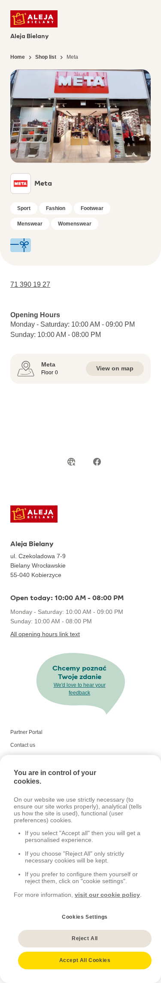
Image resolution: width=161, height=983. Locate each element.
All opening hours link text (45, 634)
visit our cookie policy (107, 894)
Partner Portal (26, 732)
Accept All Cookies (85, 960)
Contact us (22, 745)
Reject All (85, 938)
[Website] (71, 461)
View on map (115, 368)
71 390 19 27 (30, 284)
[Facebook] (97, 461)
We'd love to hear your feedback (80, 689)
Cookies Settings (85, 917)
